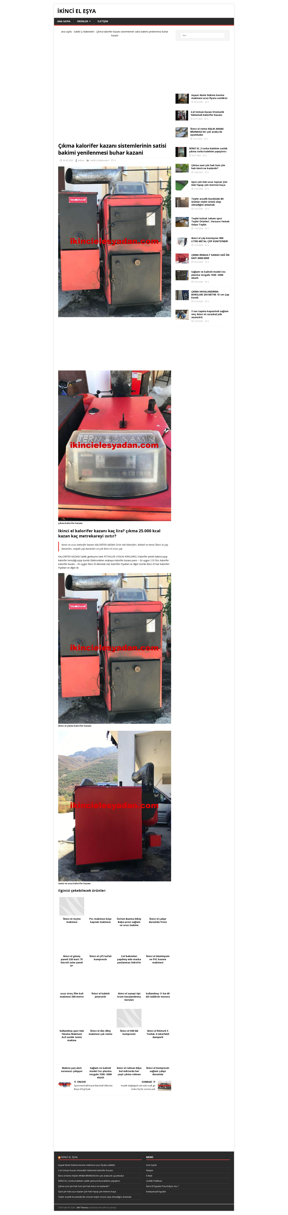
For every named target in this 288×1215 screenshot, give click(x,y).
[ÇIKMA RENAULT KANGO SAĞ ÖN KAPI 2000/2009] (182, 261)
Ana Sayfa (63, 21)
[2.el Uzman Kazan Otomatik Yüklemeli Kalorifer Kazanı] (182, 118)
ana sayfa (66, 31)
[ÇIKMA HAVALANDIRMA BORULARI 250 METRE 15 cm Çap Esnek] (182, 298)
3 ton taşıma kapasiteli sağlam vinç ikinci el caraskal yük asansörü (209, 314)
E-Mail (149, 1175)
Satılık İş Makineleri (84, 31)
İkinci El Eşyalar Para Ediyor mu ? (162, 1186)
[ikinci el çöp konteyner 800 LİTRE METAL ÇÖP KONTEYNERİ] (182, 244)
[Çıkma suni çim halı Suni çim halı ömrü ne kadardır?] (182, 170)
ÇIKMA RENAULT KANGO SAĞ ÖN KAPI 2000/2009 (210, 256)
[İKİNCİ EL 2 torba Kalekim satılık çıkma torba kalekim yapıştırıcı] (181, 155)
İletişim (103, 21)
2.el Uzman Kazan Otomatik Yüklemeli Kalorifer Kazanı (207, 113)
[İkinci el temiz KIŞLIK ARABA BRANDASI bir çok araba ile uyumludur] (182, 135)
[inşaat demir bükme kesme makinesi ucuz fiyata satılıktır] (182, 101)
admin (81, 160)
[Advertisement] (115, 91)
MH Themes (82, 1207)
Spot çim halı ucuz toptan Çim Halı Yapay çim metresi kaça (209, 183)
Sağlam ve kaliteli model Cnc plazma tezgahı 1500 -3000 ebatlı (208, 274)
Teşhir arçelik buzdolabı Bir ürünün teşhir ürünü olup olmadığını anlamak (207, 201)
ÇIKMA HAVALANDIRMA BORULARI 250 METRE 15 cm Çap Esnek (210, 294)
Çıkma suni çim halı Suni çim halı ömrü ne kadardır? (208, 167)
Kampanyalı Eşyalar (156, 1191)
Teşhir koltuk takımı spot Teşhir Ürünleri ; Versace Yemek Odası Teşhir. (210, 221)
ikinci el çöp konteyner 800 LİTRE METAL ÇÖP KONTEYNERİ (209, 239)
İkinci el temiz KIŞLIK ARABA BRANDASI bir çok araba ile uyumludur (207, 131)
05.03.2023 (68, 160)
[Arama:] (202, 35)
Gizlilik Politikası (154, 1180)
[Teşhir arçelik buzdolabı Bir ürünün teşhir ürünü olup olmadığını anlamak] (182, 205)
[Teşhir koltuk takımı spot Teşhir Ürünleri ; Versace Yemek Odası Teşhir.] (182, 225)
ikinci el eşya (69, 1157)
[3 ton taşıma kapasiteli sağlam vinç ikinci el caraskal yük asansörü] (182, 317)
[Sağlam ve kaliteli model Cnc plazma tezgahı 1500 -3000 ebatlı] (182, 278)
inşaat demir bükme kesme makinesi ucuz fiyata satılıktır (209, 96)
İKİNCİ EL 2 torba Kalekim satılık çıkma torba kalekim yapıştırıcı (208, 150)
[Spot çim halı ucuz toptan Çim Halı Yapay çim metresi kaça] (182, 188)
